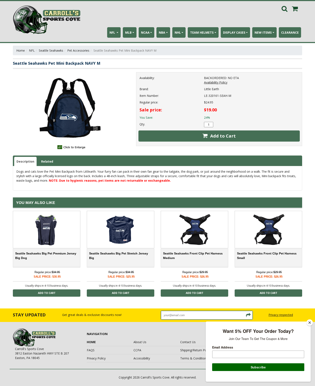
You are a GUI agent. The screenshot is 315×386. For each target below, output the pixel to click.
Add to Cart (222, 136)
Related (47, 161)
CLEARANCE (290, 32)
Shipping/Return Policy (195, 350)
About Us (140, 342)
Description (25, 161)
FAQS (90, 350)
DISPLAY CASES (234, 32)
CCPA (137, 350)
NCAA (145, 32)
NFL (113, 32)
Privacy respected (280, 315)
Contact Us (188, 342)
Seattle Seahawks (51, 50)
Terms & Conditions (194, 358)
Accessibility (142, 358)
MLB (128, 32)
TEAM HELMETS (202, 32)
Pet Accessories (78, 50)
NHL (178, 32)
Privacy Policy (96, 358)
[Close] (309, 322)
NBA (162, 32)
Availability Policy (215, 82)
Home (20, 50)
